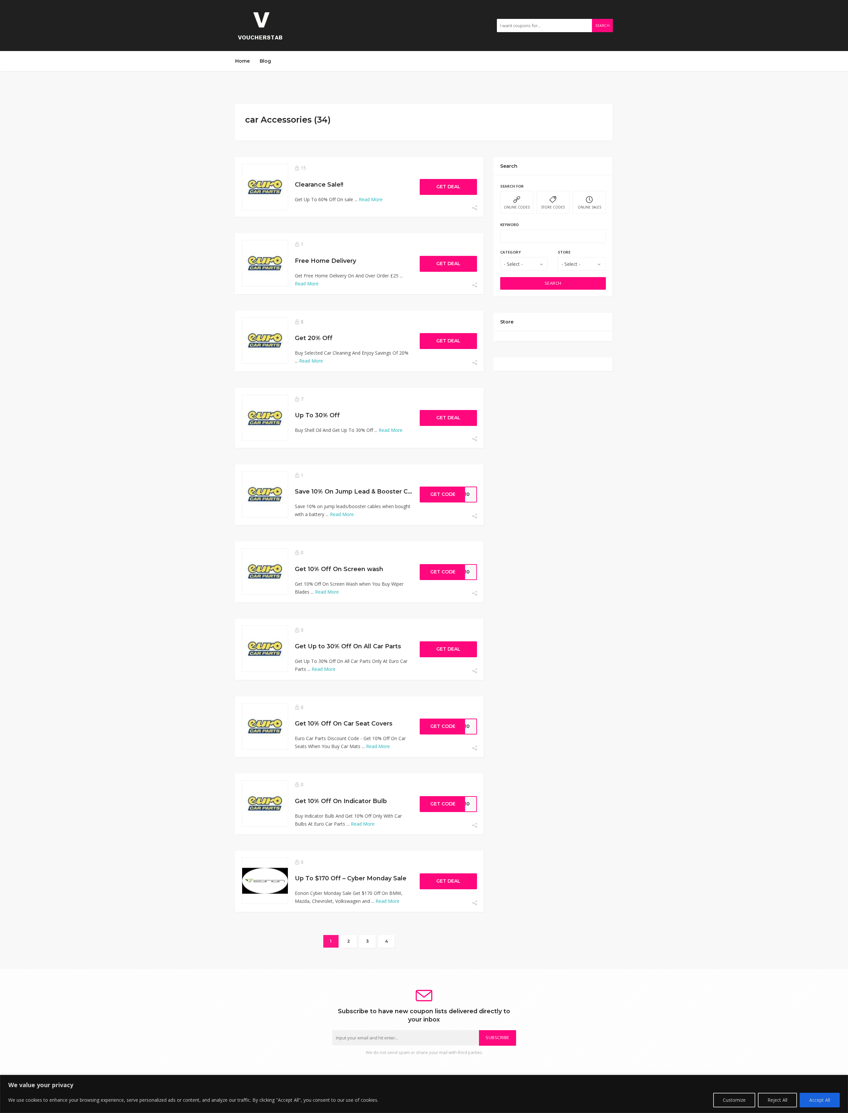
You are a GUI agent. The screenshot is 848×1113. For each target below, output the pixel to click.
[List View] (599, 117)
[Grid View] (590, 117)
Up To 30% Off (317, 415)
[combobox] (524, 263)
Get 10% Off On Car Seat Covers (344, 723)
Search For (512, 186)
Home (242, 61)
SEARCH (553, 283)
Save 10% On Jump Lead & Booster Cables (359, 491)
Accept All (819, 1100)
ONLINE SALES (589, 207)
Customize (734, 1100)
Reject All (777, 1100)
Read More (371, 199)
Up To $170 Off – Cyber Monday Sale (350, 878)
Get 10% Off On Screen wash (339, 568)
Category (510, 252)
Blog (265, 61)
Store (564, 252)
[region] (424, 1094)
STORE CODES (553, 207)
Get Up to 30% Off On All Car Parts (348, 646)
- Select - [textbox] (513, 264)
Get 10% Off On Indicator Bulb (341, 800)
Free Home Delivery (325, 260)
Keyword (509, 224)
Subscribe (497, 1037)
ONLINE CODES (517, 207)
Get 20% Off (314, 337)
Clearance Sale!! (319, 184)
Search (602, 25)
